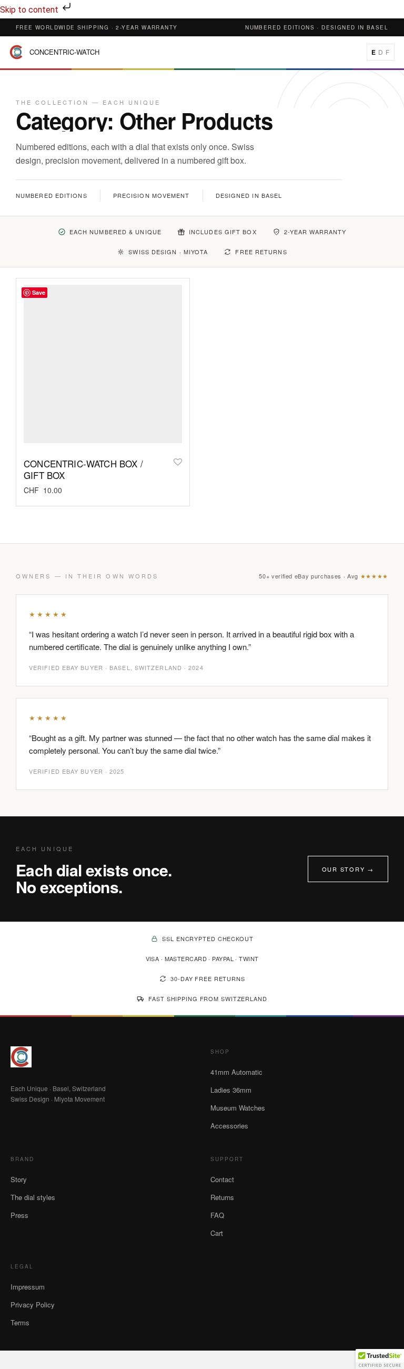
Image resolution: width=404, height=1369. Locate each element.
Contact (222, 1179)
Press (19, 1215)
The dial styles (33, 1197)
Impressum (28, 1287)
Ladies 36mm (230, 1090)
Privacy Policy (33, 1305)
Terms (20, 1322)
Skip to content (30, 10)
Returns (222, 1197)
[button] (380, 1359)
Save (38, 292)
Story (19, 1179)
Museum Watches (237, 1108)
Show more (40, 490)
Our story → (348, 869)
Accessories (229, 1126)
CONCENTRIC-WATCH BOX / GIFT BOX (83, 469)
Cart (216, 1233)
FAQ (217, 1215)
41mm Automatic (236, 1072)
